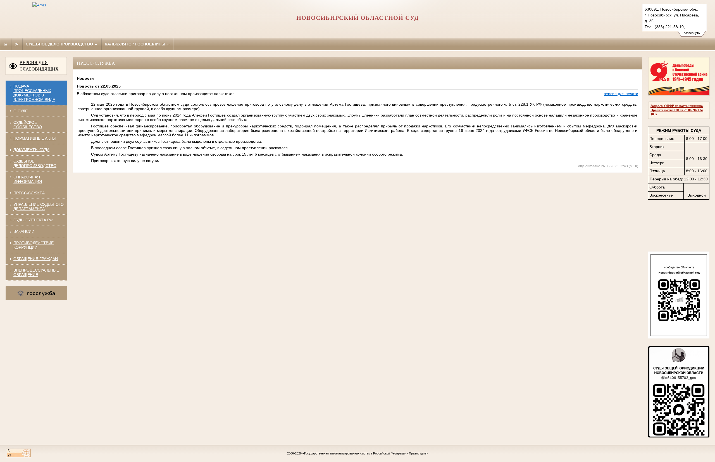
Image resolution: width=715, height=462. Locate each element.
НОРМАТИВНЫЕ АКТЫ (34, 138)
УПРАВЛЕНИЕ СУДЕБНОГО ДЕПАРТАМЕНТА (38, 206)
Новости (85, 78)
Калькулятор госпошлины (135, 44)
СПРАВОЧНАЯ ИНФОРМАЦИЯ (27, 179)
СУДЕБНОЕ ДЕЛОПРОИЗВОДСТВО (34, 163)
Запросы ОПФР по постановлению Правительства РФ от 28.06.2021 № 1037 (676, 110)
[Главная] (5, 44)
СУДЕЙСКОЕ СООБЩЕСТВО (27, 124)
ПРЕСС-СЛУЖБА (29, 193)
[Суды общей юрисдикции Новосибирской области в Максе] (678, 436)
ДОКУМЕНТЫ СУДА (31, 149)
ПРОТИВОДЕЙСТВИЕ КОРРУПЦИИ (33, 245)
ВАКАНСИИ (23, 231)
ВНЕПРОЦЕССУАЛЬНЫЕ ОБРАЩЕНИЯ (36, 272)
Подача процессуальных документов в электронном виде (34, 93)
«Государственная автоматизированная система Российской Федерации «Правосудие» (365, 453)
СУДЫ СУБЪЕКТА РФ (33, 220)
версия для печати (621, 93)
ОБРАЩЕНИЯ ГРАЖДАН (35, 259)
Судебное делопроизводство (60, 44)
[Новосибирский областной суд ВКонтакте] (678, 337)
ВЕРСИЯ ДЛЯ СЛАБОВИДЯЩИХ (39, 65)
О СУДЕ (20, 111)
